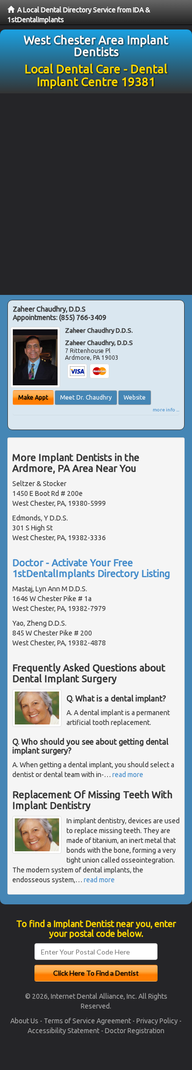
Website (135, 397)
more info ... (166, 409)
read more (127, 775)
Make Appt (33, 397)
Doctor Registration (134, 1031)
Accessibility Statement (63, 1031)
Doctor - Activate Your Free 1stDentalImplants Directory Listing (91, 568)
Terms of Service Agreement (87, 1021)
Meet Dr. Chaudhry (86, 397)
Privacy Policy (157, 1021)
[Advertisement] (96, 194)
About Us (24, 1021)
